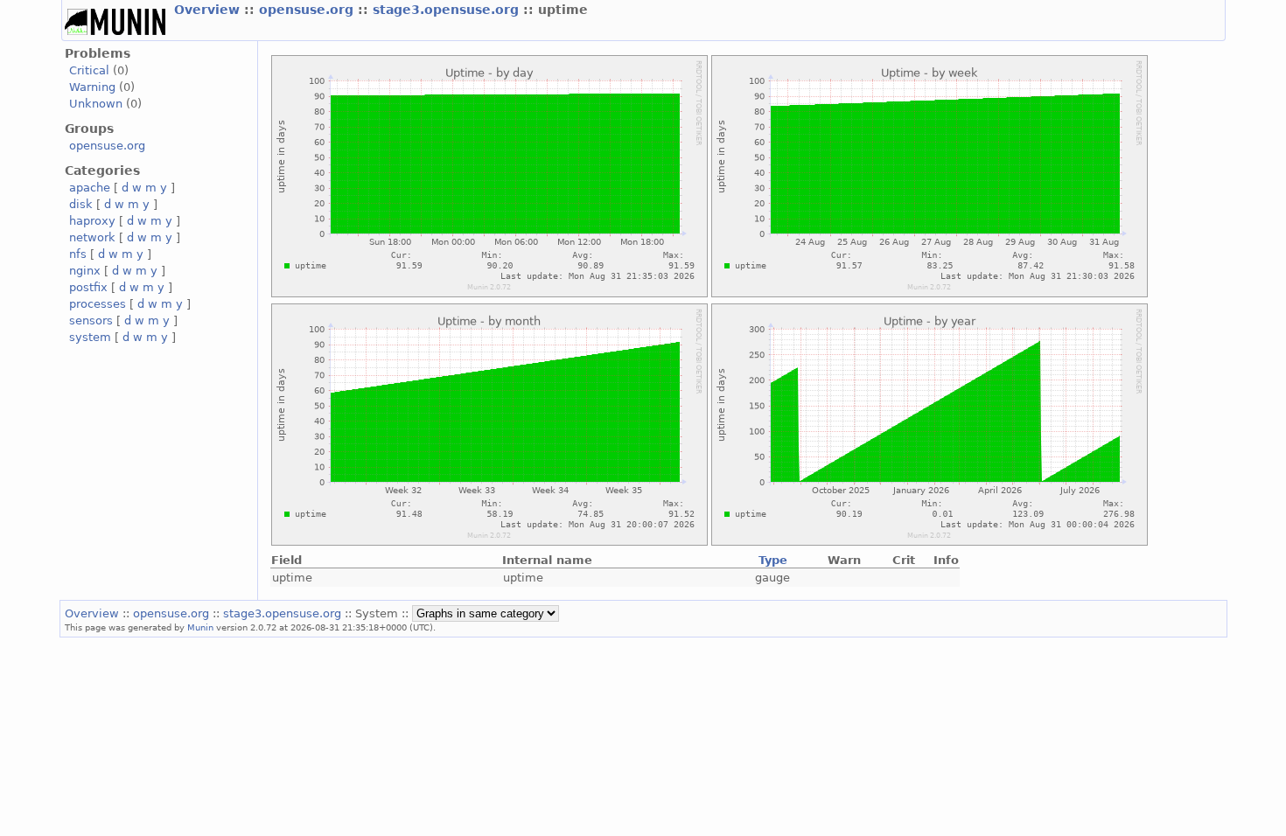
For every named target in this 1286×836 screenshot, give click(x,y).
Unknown (95, 103)
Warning (92, 87)
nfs (78, 254)
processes (97, 303)
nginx (85, 270)
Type (772, 560)
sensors (91, 320)
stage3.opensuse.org (448, 10)
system (90, 337)
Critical (89, 70)
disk (81, 204)
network (92, 237)
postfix (88, 287)
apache (89, 187)
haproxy (92, 220)
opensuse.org (308, 10)
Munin (200, 627)
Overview (209, 10)
